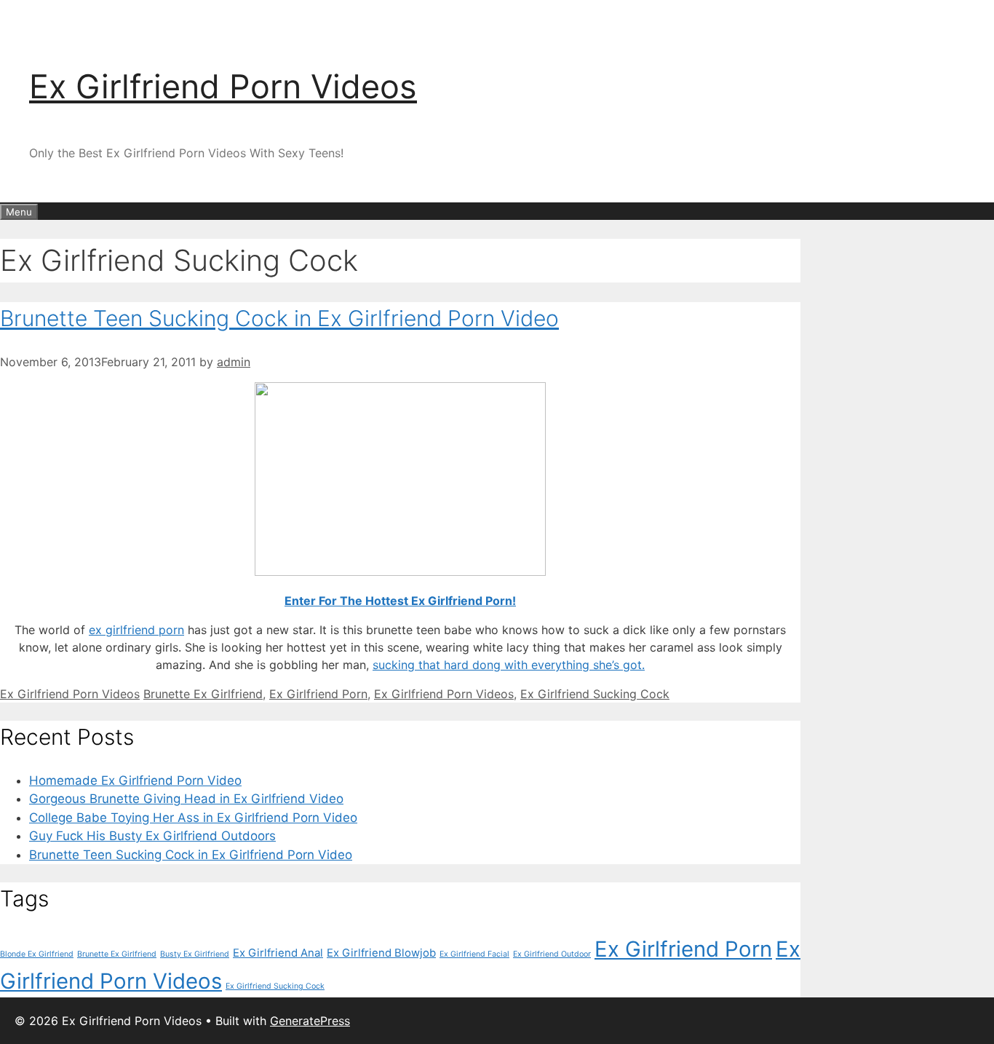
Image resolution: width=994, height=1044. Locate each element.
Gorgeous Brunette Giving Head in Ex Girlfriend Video (186, 798)
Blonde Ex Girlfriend (36, 954)
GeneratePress (310, 1020)
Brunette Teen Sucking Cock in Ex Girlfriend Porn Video (279, 318)
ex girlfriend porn (136, 629)
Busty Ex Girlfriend (194, 954)
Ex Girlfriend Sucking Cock (594, 694)
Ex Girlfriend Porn (318, 694)
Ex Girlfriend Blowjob (381, 953)
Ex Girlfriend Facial (474, 954)
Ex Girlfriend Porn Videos (223, 86)
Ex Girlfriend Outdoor (552, 954)
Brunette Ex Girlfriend (203, 694)
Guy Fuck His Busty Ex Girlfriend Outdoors (152, 836)
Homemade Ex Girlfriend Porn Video (135, 780)
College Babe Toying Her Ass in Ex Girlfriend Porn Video (193, 817)
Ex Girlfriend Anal (278, 953)
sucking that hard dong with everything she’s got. (509, 664)
